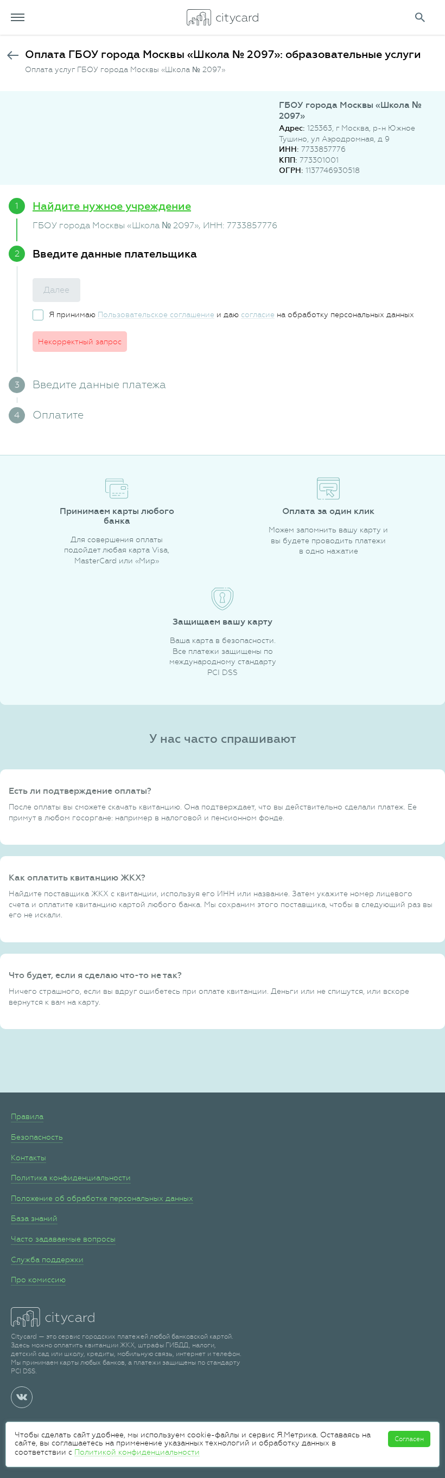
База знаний (34, 1218)
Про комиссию (38, 1279)
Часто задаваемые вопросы (63, 1239)
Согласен (409, 1439)
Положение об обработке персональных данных (102, 1198)
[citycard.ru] (222, 17)
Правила (27, 1116)
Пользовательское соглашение (156, 314)
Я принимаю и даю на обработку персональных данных (231, 314)
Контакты (28, 1157)
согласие (258, 314)
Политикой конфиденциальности (137, 1452)
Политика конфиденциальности (71, 1177)
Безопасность (37, 1137)
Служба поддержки (47, 1259)
